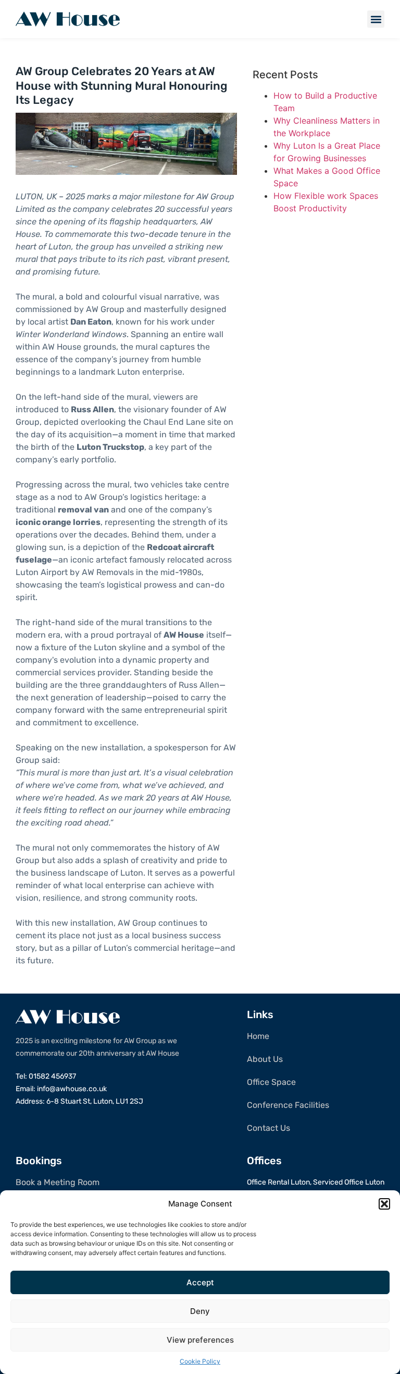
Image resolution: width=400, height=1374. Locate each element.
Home (258, 1036)
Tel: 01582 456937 (46, 1076)
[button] (384, 1204)
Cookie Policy (200, 1361)
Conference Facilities (288, 1105)
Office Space (271, 1082)
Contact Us (268, 1128)
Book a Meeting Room (57, 1182)
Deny (200, 1311)
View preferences (200, 1340)
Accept (200, 1282)
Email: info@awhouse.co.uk (61, 1088)
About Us (265, 1059)
